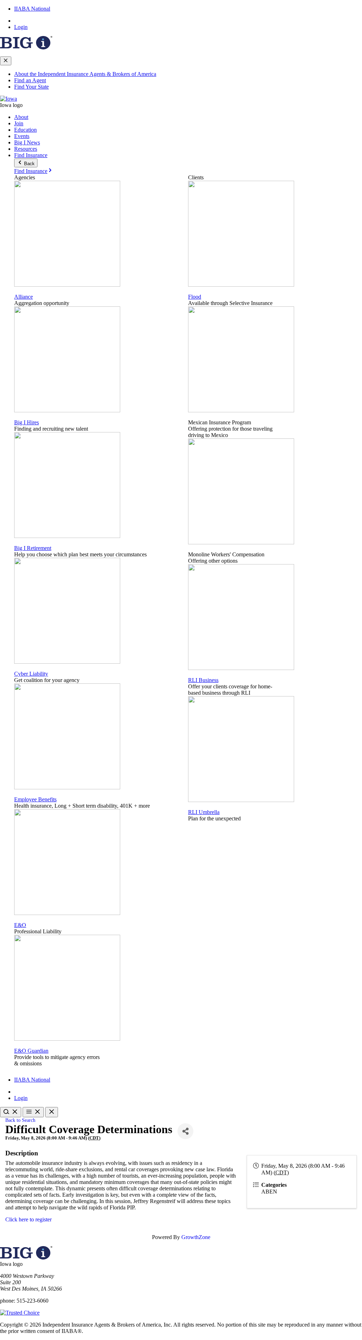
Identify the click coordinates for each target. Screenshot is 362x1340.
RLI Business (203, 680)
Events (21, 136)
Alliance (23, 297)
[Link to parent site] (26, 47)
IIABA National (32, 9)
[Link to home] (8, 99)
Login (21, 27)
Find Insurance (30, 155)
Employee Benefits (35, 799)
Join (18, 123)
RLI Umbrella (204, 812)
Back (29, 163)
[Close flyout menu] (5, 60)
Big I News (27, 142)
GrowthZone (195, 1237)
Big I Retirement (32, 548)
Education (25, 130)
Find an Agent (30, 80)
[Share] (185, 1131)
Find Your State (31, 87)
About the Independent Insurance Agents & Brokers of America (85, 74)
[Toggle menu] (33, 1112)
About (21, 117)
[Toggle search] (10, 1112)
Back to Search (20, 1120)
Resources (25, 149)
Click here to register (28, 1219)
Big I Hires (26, 422)
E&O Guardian (31, 1051)
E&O (20, 925)
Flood (194, 297)
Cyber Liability (31, 674)
